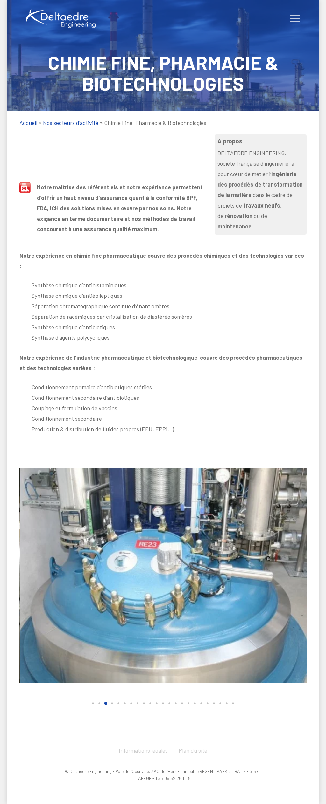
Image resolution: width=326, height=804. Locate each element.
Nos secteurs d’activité (70, 122)
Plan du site (193, 750)
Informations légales (143, 750)
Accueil (28, 122)
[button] (295, 18)
